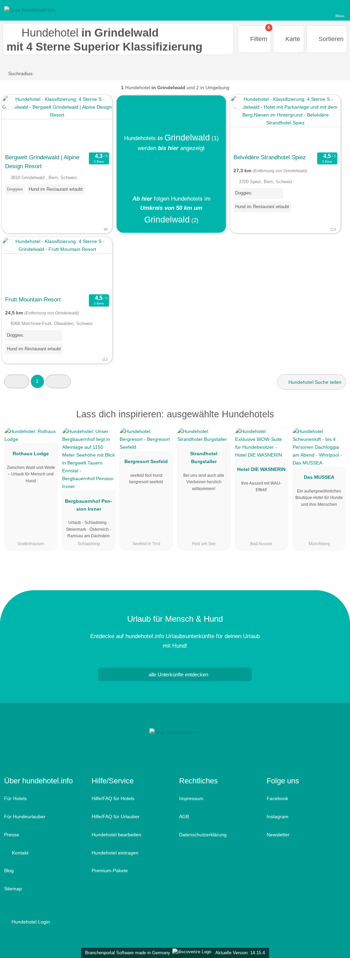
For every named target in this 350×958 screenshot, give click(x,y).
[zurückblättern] (19, 122)
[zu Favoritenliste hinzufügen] (10, 103)
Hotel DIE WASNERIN (261, 469)
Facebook (277, 798)
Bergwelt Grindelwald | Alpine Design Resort (42, 162)
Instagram (277, 816)
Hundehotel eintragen (115, 852)
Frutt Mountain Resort (33, 299)
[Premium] (336, 420)
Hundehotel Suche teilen (314, 382)
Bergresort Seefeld (146, 461)
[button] (16, 381)
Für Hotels (15, 798)
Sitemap (13, 888)
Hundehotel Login (30, 922)
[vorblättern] (95, 122)
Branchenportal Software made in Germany (126, 952)
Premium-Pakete (110, 870)
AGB (184, 816)
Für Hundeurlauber (24, 816)
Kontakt (19, 852)
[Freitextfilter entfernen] (319, 10)
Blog (9, 870)
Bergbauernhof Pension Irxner (88, 505)
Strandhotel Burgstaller (203, 457)
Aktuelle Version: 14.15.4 (240, 952)
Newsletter (278, 834)
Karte (292, 39)
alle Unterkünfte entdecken (177, 674)
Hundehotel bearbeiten (116, 834)
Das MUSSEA (319, 477)
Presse (11, 834)
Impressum (191, 798)
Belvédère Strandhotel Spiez (269, 157)
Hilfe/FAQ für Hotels (113, 798)
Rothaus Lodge (31, 453)
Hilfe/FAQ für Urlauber (115, 816)
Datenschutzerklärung (203, 834)
